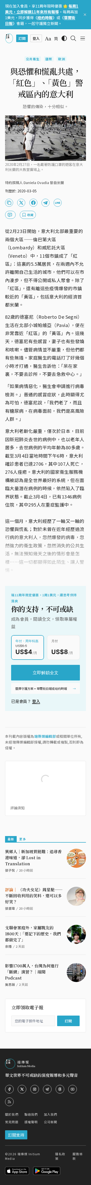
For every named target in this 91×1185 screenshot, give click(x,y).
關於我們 (11, 1114)
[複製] (9, 203)
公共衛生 (32, 59)
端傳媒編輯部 (45, 736)
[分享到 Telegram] (45, 203)
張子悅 (10, 870)
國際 (49, 59)
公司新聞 (50, 1122)
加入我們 (50, 1114)
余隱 (8, 946)
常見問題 (11, 1122)
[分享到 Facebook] (33, 203)
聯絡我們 (31, 1114)
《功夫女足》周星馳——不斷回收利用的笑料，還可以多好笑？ (34, 896)
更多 (22, 839)
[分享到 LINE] (58, 203)
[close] (85, 15)
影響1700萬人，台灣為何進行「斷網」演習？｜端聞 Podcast (32, 972)
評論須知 (17, 807)
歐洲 (61, 59)
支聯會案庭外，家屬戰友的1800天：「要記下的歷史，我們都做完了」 (33, 934)
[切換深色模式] (64, 38)
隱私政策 (60, 1156)
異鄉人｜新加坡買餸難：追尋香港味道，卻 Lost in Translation (33, 858)
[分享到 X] (21, 203)
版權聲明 (31, 1122)
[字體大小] (48, 39)
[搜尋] (73, 38)
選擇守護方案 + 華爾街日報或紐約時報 (41, 688)
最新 (11, 839)
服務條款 (78, 1156)
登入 (36, 701)
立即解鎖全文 (45, 672)
